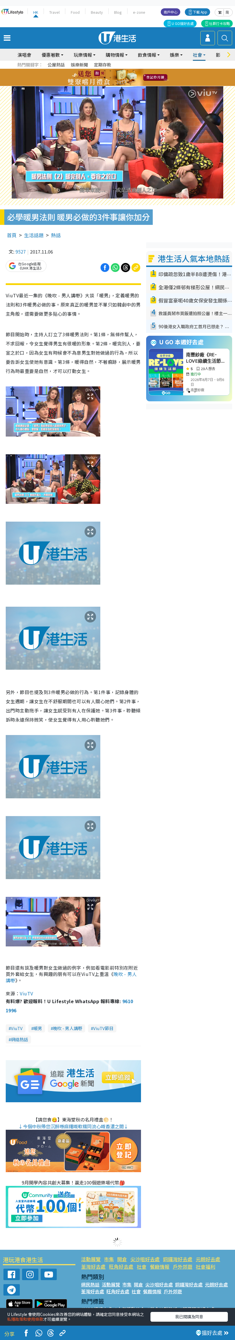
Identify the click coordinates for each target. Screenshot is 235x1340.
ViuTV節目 (103, 1028)
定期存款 (102, 65)
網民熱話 (90, 1284)
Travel (54, 12)
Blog (118, 12)
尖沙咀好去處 (145, 1259)
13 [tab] (107, 84)
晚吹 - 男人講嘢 (67, 1028)
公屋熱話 (56, 65)
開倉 (122, 1259)
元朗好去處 (208, 1259)
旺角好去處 (121, 1266)
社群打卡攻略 (219, 23)
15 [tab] (119, 84)
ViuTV (26, 993)
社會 (141, 1266)
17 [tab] (130, 84)
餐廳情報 (159, 1266)
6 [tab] (133, 71)
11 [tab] (127, 77)
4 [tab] (122, 71)
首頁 (12, 235)
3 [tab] (116, 71)
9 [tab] (116, 77)
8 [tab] (110, 77)
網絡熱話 (19, 1039)
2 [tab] (110, 71)
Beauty (97, 12)
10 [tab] (122, 77)
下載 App (200, 11)
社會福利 (205, 1266)
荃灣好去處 (93, 1266)
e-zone (139, 12)
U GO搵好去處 (183, 23)
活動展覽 (91, 1259)
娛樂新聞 (79, 65)
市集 (109, 1259)
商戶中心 (170, 11)
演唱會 (24, 54)
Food (75, 12)
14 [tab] (113, 84)
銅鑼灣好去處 (177, 1259)
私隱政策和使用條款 (25, 1319)
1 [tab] (104, 71)
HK (35, 12)
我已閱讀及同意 (189, 1316)
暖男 (38, 1028)
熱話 (56, 235)
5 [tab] (127, 71)
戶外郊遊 (182, 1266)
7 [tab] (104, 77)
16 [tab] (125, 84)
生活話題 (34, 235)
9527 (20, 251)
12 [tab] (133, 77)
